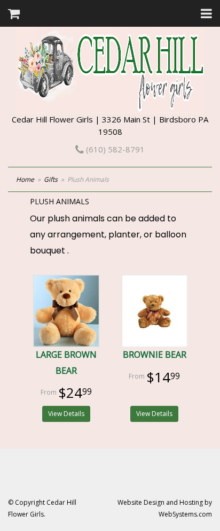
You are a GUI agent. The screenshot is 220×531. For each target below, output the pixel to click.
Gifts (51, 179)
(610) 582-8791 (114, 149)
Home (25, 179)
